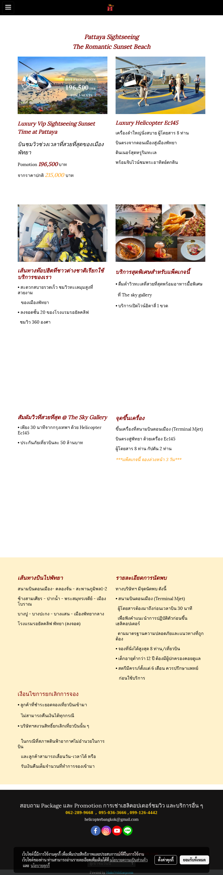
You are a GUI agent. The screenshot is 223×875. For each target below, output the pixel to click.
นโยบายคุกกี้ (40, 865)
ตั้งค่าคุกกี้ (166, 859)
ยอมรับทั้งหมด (194, 859)
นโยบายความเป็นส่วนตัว (129, 859)
